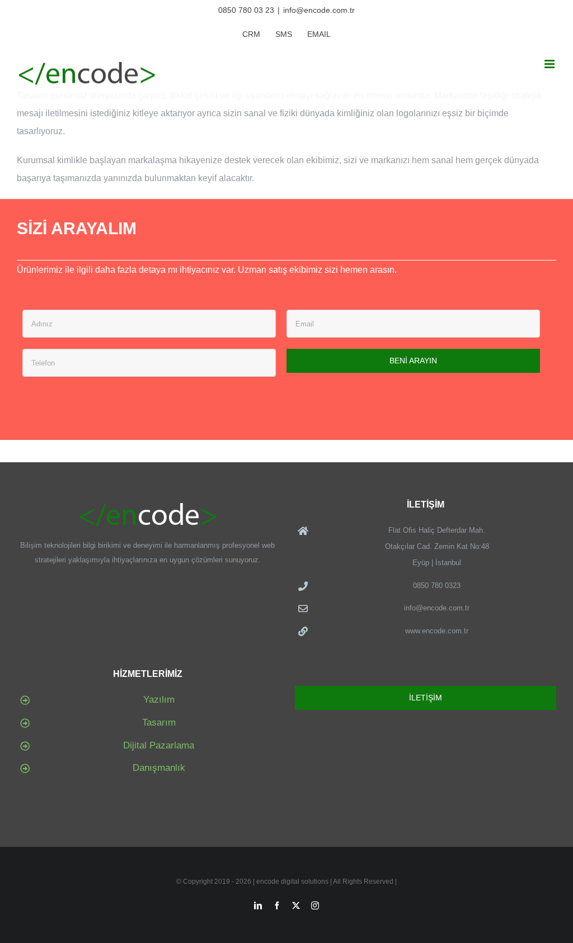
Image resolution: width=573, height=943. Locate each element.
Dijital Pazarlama (158, 745)
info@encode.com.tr (319, 10)
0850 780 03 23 (246, 10)
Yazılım (159, 699)
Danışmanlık (159, 767)
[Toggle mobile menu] (550, 64)
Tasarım (159, 722)
